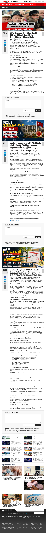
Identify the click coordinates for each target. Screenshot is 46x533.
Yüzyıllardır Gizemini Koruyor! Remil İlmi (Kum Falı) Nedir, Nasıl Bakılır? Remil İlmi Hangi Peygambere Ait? (22, 528)
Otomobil (9, 517)
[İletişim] (41, 1)
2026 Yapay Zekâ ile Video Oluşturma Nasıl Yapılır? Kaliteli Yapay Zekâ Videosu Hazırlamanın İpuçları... (36, 528)
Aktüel (25, 516)
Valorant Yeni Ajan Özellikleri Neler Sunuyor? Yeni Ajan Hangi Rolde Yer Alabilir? (22, 524)
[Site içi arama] (43, 1)
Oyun (26, 509)
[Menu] (36, 1)
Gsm (33, 516)
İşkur (17, 517)
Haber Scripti (23, 513)
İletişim (37, 509)
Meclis (19, 220)
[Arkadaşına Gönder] (5, 47)
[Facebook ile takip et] (35, 513)
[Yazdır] (5, 49)
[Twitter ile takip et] (37, 513)
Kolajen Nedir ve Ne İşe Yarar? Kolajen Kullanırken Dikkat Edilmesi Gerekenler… (21, 523)
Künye (33, 509)
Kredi (6, 516)
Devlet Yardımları (22, 517)
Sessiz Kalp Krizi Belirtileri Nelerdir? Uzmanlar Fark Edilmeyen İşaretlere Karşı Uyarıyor (36, 526)
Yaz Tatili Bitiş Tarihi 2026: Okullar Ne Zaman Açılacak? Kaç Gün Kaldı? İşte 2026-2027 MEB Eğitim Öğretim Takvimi (8, 528)
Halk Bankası (38, 516)
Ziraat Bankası (15, 516)
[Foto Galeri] (40, 1)
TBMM (16, 220)
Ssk (3, 516)
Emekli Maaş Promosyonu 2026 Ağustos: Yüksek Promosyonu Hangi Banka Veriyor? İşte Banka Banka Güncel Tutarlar (8, 523)
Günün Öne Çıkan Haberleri (7, 520)
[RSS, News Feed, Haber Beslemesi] (39, 513)
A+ (43, 33)
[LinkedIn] (5, 45)
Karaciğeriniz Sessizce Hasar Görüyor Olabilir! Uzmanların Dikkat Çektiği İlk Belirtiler (8, 527)
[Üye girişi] (41, 513)
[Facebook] (5, 40)
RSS (40, 509)
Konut (14, 517)
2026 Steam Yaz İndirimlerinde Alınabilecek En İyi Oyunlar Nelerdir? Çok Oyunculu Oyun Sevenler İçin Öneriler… (8, 524)
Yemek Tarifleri (21, 509)
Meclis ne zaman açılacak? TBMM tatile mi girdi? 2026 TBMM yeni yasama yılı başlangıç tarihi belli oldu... (22, 526)
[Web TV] (38, 1)
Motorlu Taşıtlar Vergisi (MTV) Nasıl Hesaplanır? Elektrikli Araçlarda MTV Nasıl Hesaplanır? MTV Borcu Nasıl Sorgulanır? (36, 523)
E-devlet (20, 516)
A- (43, 35)
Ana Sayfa (29, 509)
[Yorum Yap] (5, 51)
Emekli (28, 517)
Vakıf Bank (5, 517)
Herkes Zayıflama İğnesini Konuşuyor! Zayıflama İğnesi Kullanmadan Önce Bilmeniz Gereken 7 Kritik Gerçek (8, 526)
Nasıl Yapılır (29, 516)
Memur (10, 516)
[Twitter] (5, 42)
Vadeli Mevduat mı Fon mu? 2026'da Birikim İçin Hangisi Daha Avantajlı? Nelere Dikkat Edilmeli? (36, 524)
